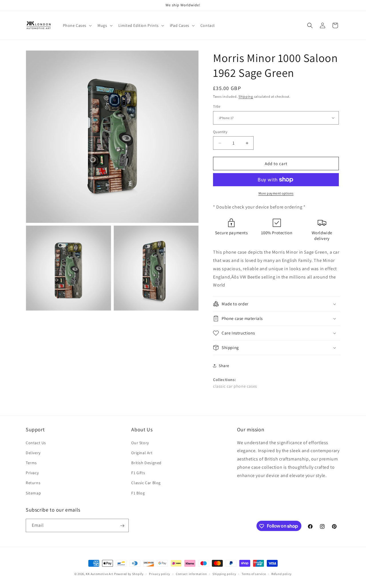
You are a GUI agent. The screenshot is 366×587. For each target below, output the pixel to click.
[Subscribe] (122, 525)
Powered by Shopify (129, 574)
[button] (76, 25)
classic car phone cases (235, 386)
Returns (33, 482)
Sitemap (33, 492)
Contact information (191, 574)
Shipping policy (224, 574)
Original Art (141, 452)
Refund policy (281, 574)
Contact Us (36, 442)
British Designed (146, 462)
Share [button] (224, 365)
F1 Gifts (138, 472)
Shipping (245, 96)
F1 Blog (138, 492)
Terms (31, 462)
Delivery (33, 452)
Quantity (220, 131)
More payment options (276, 193)
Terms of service (254, 574)
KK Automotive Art (99, 574)
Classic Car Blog (146, 482)
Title (216, 106)
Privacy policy (159, 574)
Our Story (140, 442)
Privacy (32, 472)
